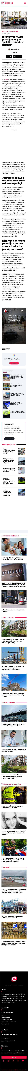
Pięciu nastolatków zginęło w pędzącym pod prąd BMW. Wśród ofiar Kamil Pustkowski (17, 376)
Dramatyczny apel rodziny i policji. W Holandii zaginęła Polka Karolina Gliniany (13, 832)
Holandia (5, 31)
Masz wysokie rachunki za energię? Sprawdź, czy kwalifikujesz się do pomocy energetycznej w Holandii (13, 584)
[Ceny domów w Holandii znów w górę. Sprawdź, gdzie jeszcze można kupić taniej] (14, 628)
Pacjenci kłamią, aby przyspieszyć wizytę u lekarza (9, 470)
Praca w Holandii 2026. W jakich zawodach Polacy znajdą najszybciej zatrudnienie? (12, 667)
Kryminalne (14, 31)
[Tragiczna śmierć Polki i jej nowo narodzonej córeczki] (6, 414)
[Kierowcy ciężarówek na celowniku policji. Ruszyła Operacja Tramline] (6, 396)
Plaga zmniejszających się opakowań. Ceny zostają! (9, 451)
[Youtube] (23, 1061)
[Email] (17, 56)
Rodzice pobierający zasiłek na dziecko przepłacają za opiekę (12, 558)
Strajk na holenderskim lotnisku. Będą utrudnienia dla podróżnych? (7, 492)
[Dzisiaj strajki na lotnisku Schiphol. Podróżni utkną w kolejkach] (21, 461)
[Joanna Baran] (9, 49)
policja (7, 349)
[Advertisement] (14, 145)
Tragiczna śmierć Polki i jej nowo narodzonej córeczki (17, 412)
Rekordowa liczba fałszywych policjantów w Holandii (12, 807)
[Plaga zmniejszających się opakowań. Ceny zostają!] (21, 451)
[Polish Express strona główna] (7, 3)
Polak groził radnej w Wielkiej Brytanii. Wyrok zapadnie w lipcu (16, 404)
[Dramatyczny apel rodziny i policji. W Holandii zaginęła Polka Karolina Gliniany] (14, 820)
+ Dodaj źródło (14, 363)
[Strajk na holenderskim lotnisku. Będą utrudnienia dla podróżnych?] (21, 492)
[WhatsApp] (14, 56)
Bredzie (6, 79)
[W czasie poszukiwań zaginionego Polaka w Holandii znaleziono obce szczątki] (21, 480)
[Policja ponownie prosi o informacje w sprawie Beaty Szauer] (6, 386)
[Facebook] (7, 56)
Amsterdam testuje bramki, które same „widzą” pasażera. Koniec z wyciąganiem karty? (13, 943)
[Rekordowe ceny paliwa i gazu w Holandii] (14, 599)
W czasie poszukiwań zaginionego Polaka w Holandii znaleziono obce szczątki (9, 482)
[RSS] (13, 1061)
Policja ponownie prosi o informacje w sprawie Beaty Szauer (16, 385)
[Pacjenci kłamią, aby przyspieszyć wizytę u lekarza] (21, 470)
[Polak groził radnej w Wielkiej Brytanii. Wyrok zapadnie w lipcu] (6, 405)
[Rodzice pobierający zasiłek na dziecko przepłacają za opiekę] (14, 547)
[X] (10, 56)
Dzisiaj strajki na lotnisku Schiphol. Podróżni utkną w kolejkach (8, 461)
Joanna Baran (15, 49)
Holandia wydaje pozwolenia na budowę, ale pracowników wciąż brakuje (12, 694)
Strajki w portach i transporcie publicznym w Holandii (12, 917)
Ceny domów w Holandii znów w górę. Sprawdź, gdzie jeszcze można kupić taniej (12, 641)
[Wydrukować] (20, 56)
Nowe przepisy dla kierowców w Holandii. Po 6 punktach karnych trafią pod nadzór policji (12, 859)
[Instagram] (8, 1061)
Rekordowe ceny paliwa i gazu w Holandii (12, 610)
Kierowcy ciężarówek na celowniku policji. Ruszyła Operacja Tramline (17, 394)
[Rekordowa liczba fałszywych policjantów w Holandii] (14, 795)
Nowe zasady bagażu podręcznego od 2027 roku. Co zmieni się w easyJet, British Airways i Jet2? (14, 890)
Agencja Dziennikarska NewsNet (19, 1070)
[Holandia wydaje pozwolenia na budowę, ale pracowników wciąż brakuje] (14, 682)
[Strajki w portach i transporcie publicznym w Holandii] (14, 905)
